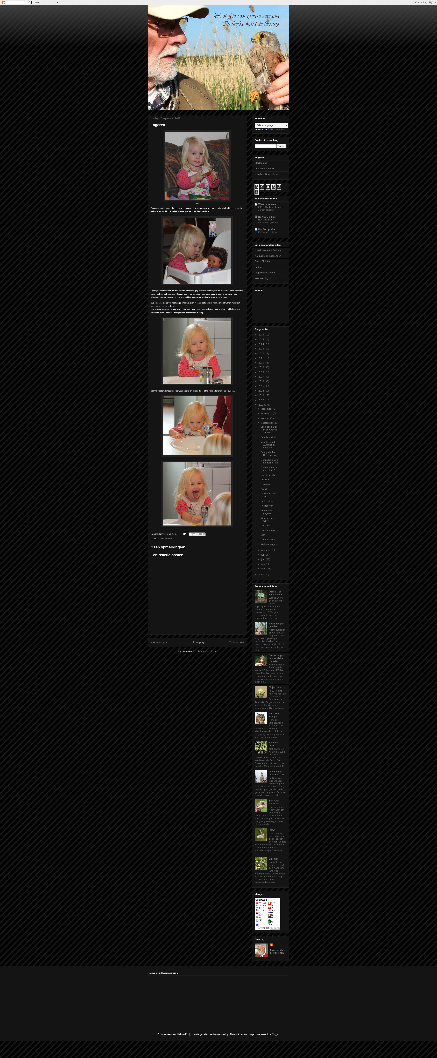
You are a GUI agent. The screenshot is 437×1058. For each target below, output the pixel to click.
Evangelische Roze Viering (269, 453)
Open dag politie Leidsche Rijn (269, 461)
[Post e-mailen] (184, 534)
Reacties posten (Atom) (204, 651)
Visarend (265, 479)
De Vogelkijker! (267, 216)
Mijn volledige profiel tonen (277, 951)
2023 (261, 348)
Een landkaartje (266, 219)
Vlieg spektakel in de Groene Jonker (269, 429)
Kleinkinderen (165, 538)
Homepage (198, 642)
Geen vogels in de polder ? (269, 469)
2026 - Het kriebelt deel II (270, 207)
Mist (263, 534)
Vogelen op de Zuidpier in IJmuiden (268, 445)
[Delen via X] (197, 534)
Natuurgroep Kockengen (268, 255)
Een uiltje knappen (274, 715)
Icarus (272, 829)
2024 (261, 344)
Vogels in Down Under (267, 174)
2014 (261, 390)
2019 (261, 367)
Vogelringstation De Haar (268, 250)
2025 (261, 339)
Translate (280, 129)
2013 (261, 395)
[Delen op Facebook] (200, 534)
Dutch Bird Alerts (264, 261)
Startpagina (261, 162)
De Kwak (265, 525)
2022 (261, 353)
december (267, 408)
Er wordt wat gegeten (267, 512)
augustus (266, 550)
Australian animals (264, 168)
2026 (261, 334)
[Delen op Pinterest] (204, 534)
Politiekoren (267, 505)
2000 (261, 574)
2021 (261, 358)
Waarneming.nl (263, 278)
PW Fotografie (266, 229)
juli (263, 554)
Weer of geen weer (268, 519)
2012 (261, 400)
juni (263, 559)
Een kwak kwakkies (274, 802)
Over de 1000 (268, 539)
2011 (261, 404)
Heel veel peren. (274, 744)
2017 (261, 376)
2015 (261, 386)
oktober (265, 418)
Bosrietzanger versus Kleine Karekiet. (276, 658)
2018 (261, 372)
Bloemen (273, 858)
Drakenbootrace (269, 530)
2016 (261, 381)
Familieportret (268, 437)
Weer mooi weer (267, 204)
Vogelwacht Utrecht (265, 272)
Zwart (264, 489)
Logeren (265, 484)
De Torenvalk (268, 475)
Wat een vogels (269, 544)
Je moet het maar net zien (276, 773)
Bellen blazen (268, 501)
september (267, 422)
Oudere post (236, 642)
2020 (261, 362)
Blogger (275, 1034)
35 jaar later (275, 687)
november (267, 413)
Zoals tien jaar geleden (276, 625)
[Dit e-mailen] (191, 534)
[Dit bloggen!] (194, 534)
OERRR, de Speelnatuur (275, 593)
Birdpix (258, 267)
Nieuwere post (159, 642)
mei (263, 564)
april (264, 568)
